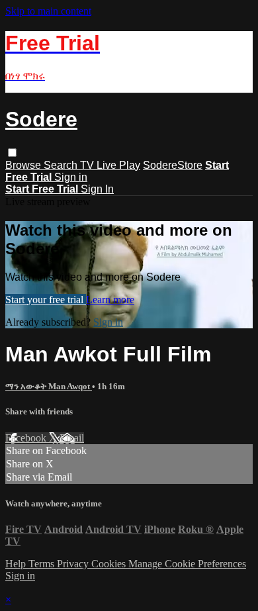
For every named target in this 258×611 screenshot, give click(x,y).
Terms (42, 563)
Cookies (109, 563)
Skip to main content (48, 11)
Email (72, 438)
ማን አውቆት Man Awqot (48, 386)
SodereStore (172, 165)
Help (16, 563)
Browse (24, 165)
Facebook (27, 438)
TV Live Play (110, 165)
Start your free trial (45, 299)
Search (62, 165)
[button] (12, 152)
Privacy (74, 563)
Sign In (97, 189)
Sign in (70, 177)
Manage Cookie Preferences (187, 563)
